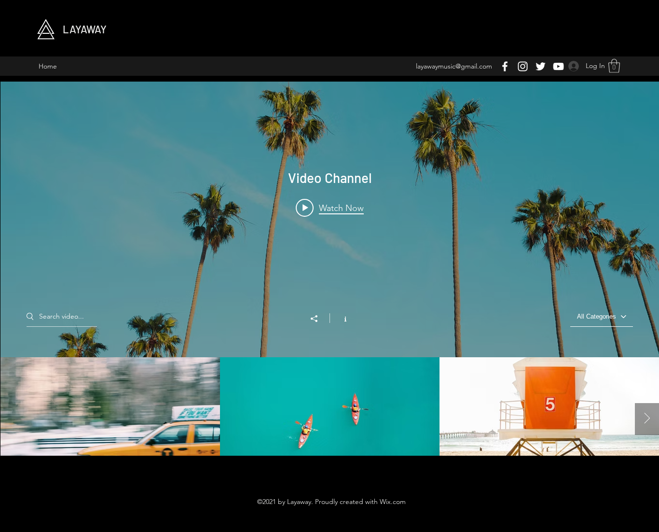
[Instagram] (522, 66)
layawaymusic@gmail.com (454, 66)
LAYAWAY (85, 29)
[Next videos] (647, 419)
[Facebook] (504, 66)
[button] (614, 66)
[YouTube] (558, 66)
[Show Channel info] (340, 318)
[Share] (319, 318)
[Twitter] (540, 66)
